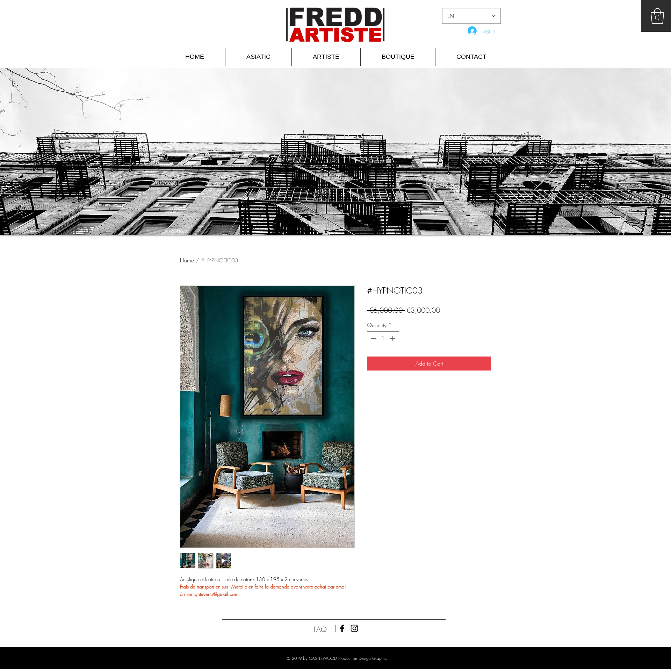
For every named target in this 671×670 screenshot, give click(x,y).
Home (187, 260)
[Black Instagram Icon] (354, 628)
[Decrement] (373, 338)
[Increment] (393, 338)
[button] (657, 16)
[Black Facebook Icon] (342, 628)
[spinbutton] (383, 338)
